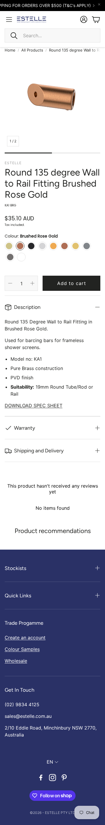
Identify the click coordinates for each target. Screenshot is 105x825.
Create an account (25, 637)
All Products (32, 50)
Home (10, 50)
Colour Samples (22, 649)
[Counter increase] (32, 283)
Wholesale (16, 661)
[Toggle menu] (9, 19)
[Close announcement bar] (99, 4)
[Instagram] (52, 777)
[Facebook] (40, 777)
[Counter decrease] (10, 283)
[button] (52, 35)
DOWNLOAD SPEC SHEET (33, 405)
